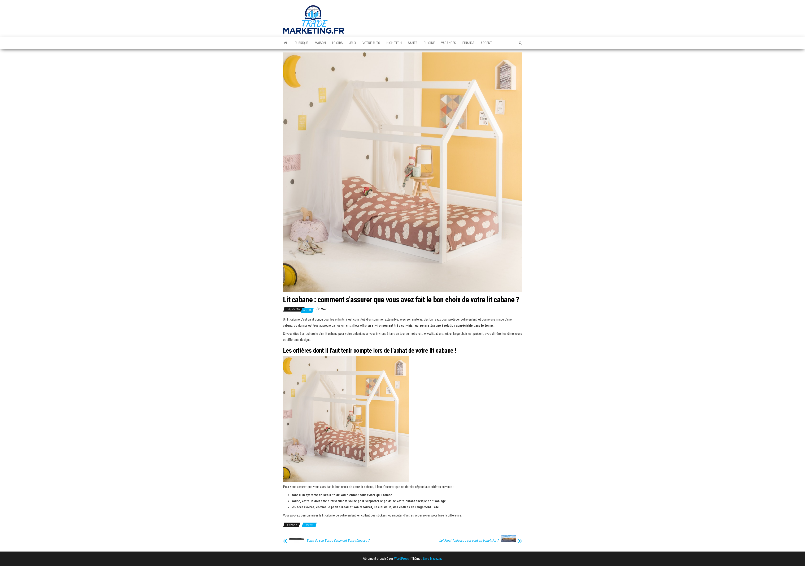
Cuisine (429, 43)
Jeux (352, 43)
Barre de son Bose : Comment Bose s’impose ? (337, 541)
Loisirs (337, 43)
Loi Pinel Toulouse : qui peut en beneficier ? (469, 541)
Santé (412, 43)
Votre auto (371, 43)
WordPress (401, 559)
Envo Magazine (433, 559)
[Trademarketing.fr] (285, 43)
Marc (324, 309)
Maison (320, 43)
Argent (486, 43)
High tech (394, 43)
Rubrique (301, 43)
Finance (468, 43)
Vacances (448, 43)
